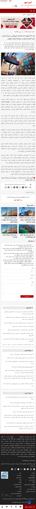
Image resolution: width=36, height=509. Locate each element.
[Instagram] (16, 507)
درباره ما (33, 473)
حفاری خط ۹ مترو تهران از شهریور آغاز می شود (21, 354)
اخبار (24, 15)
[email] (25, 469)
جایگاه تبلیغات (31, 478)
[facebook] (9, 187)
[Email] (20, 507)
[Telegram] (11, 507)
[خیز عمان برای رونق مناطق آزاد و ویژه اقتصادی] (27, 229)
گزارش (20, 482)
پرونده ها (19, 475)
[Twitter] (7, 507)
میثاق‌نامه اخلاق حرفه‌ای (30, 484)
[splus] (15, 469)
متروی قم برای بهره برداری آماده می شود (22, 412)
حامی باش (19, 496)
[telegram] (14, 187)
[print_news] (30, 187)
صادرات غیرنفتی (30, 192)
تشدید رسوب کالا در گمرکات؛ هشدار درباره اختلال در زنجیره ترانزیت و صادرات (27, 220)
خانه (34, 15)
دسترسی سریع (28, 507)
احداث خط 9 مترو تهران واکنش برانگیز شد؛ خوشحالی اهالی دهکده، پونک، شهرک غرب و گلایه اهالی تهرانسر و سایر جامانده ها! (19, 378)
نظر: (33, 282)
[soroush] (20, 187)
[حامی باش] (2, 507)
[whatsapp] (6, 187)
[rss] (34, 469)
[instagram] (31, 469)
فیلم (20, 489)
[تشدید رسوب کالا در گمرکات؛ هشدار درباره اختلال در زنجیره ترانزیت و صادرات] (27, 211)
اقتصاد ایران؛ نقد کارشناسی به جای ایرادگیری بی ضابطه (21, 330)
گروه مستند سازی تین (30, 491)
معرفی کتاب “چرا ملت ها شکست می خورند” (23, 326)
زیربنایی (29, 15)
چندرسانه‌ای (18, 477)
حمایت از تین (32, 480)
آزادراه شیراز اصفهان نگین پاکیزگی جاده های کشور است (19, 423)
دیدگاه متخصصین (17, 484)
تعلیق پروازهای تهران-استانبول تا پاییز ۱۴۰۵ (22, 367)
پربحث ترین (28, 393)
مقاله (20, 480)
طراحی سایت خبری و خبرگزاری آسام (19, 502)
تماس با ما (32, 475)
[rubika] (23, 187)
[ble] (17, 187)
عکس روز (19, 491)
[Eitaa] (21, 469)
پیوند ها (33, 487)
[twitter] (11, 187)
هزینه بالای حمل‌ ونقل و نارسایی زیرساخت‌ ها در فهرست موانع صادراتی (9, 220)
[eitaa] (26, 187)
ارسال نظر (27, 296)
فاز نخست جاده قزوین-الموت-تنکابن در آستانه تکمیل (19, 358)
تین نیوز (26, 99)
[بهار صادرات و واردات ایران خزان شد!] (9, 229)
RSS (34, 482)
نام (33, 268)
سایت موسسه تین (31, 489)
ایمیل (32, 275)
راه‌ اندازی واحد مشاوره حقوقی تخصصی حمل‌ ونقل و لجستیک (19, 323)
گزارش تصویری (18, 487)
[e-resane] (4, 475)
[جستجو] (16, 6)
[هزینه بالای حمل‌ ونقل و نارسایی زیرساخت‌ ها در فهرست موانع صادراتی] (9, 211)
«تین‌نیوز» (16, 437)
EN (10, 2)
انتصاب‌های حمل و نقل (16, 493)
